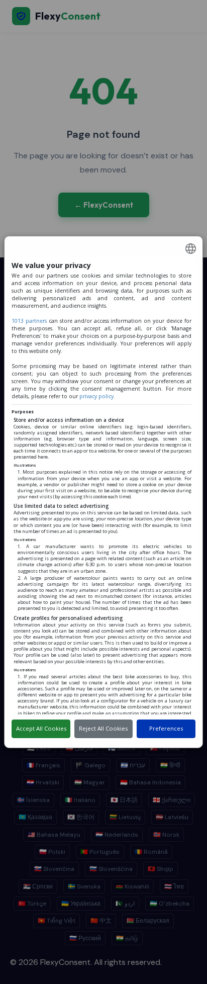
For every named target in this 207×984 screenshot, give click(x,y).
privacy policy (96, 396)
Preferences (166, 728)
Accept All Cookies (41, 728)
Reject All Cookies (103, 728)
